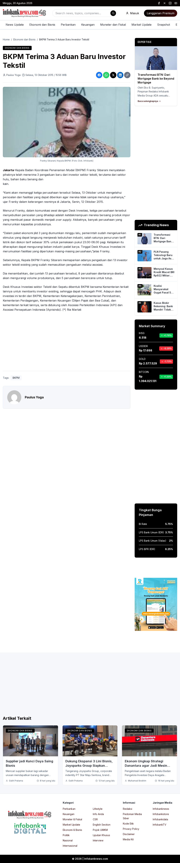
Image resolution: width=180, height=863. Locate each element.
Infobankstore (161, 814)
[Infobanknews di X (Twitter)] (164, 3)
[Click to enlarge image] (66, 122)
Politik (66, 835)
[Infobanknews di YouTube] (175, 3)
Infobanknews (161, 808)
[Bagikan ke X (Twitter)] (113, 75)
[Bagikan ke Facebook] (99, 75)
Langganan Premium (160, 13)
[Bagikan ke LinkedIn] (120, 75)
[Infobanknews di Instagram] (170, 3)
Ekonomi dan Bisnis (42, 24)
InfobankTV (159, 824)
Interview (98, 840)
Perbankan (68, 24)
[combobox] (84, 13)
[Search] (113, 13)
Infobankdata (160, 819)
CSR (95, 819)
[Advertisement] (66, 342)
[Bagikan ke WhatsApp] (106, 75)
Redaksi (127, 808)
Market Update (141, 24)
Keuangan (88, 24)
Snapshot (163, 24)
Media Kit (128, 839)
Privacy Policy (131, 828)
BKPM (16, 377)
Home (6, 39)
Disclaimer (129, 834)
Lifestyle (97, 808)
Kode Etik (128, 823)
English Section (101, 824)
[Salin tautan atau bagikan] (127, 75)
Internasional (70, 845)
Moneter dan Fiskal (113, 24)
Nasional (68, 840)
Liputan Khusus (101, 835)
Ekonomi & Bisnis (72, 829)
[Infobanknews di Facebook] (159, 3)
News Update (15, 24)
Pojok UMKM (100, 829)
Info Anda (98, 814)
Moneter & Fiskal (72, 819)
